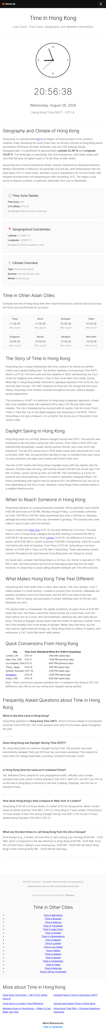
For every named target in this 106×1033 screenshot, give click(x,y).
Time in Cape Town (53, 929)
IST (38, 139)
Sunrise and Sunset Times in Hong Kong (74, 1003)
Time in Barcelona (53, 915)
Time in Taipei (53, 964)
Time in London (53, 943)
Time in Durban (53, 932)
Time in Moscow (53, 968)
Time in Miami (53, 950)
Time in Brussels (53, 918)
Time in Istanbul (53, 954)
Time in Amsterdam (53, 961)
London (50, 537)
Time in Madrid (53, 940)
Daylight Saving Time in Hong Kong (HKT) (75, 995)
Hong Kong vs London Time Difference (23, 1003)
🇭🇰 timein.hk (8, 3)
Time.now (69, 895)
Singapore (11, 674)
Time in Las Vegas (53, 947)
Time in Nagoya (53, 922)
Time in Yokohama (53, 925)
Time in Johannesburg (53, 936)
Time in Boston (53, 957)
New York (34, 530)
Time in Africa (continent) (53, 971)
